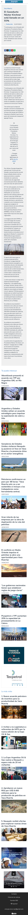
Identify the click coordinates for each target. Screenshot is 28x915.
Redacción (9, 24)
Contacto (14, 894)
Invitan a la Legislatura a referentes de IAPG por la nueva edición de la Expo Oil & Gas (13, 731)
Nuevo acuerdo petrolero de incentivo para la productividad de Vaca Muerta (14, 700)
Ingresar (15, 904)
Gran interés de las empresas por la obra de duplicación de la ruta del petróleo (13, 521)
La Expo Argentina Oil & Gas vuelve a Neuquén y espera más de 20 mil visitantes (13, 761)
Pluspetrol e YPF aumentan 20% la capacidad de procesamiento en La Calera (14, 620)
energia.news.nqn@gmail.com (14, 909)
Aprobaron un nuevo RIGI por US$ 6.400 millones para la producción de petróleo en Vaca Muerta (13, 793)
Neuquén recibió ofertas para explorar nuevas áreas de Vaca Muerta (13, 823)
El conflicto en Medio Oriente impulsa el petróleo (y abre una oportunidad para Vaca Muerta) (11, 555)
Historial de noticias (14, 897)
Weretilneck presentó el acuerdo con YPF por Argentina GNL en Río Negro (12, 379)
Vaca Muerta (8, 8)
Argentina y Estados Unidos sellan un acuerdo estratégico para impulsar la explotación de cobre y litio (13, 413)
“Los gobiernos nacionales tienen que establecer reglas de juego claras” (13, 588)
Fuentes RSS (14, 900)
